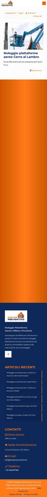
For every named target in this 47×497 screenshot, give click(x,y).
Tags (20, 13)
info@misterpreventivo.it (16, 460)
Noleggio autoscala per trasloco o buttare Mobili (21, 389)
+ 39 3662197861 (12, 470)
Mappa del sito (15, 494)
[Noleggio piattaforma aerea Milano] (7, 3)
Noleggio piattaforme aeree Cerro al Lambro (21, 55)
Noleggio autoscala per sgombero (22, 382)
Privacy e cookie (31, 494)
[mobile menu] (44, 3)
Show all (38, 16)
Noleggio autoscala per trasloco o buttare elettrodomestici (21, 374)
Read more (37, 70)
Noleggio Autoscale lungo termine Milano (22, 407)
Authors (31, 13)
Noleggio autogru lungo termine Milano (21, 416)
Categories (10, 13)
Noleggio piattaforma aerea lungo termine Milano (22, 398)
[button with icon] (8, 354)
